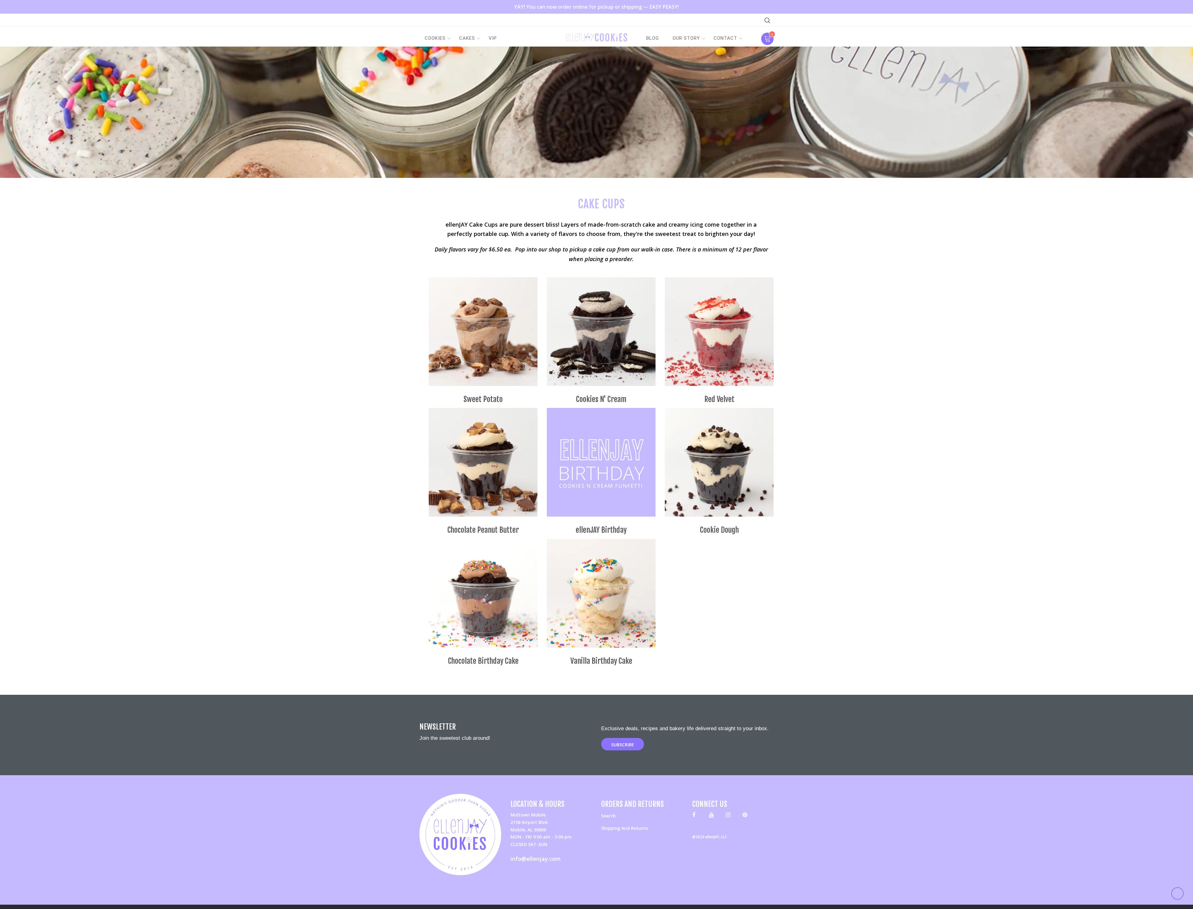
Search (608, 816)
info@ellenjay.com (535, 858)
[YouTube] (713, 816)
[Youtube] (746, 816)
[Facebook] (696, 816)
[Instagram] (730, 816)
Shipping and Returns (624, 828)
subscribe (622, 745)
